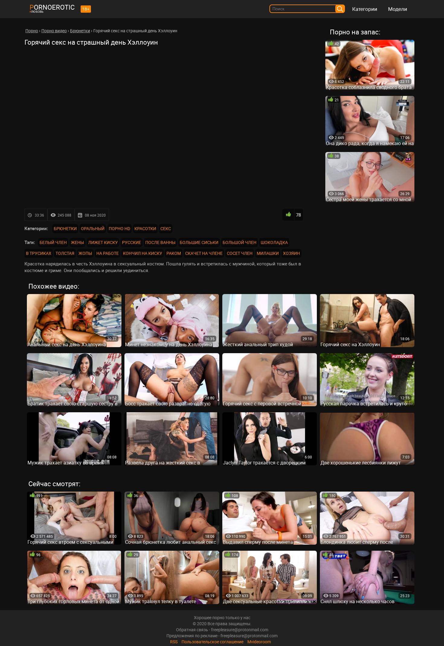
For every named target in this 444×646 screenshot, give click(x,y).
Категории (364, 8)
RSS (174, 641)
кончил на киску (142, 253)
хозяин (291, 253)
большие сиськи (199, 242)
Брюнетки (65, 228)
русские (131, 242)
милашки (268, 253)
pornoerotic (52, 7)
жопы (85, 253)
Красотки (145, 228)
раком (173, 253)
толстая (65, 253)
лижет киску (103, 242)
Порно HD (119, 228)
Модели (397, 8)
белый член (53, 242)
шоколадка (274, 242)
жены (77, 242)
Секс (165, 228)
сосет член (240, 253)
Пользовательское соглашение (212, 641)
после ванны (160, 242)
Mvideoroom (259, 641)
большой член (239, 242)
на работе (107, 253)
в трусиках (38, 253)
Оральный (93, 228)
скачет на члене (204, 253)
